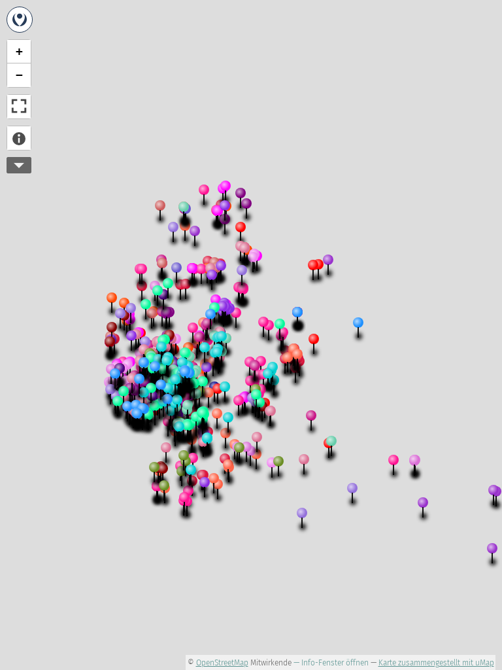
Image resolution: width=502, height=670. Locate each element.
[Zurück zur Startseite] (20, 20)
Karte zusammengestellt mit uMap (436, 662)
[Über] (19, 138)
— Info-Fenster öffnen (331, 662)
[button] (149, 370)
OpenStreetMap (222, 662)
